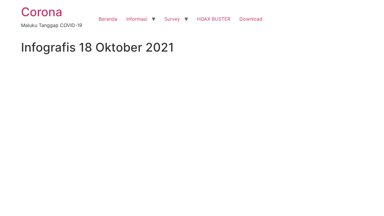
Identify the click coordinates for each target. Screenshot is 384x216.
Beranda (108, 19)
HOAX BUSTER (213, 19)
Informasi (136, 19)
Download (250, 19)
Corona (41, 11)
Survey (172, 19)
